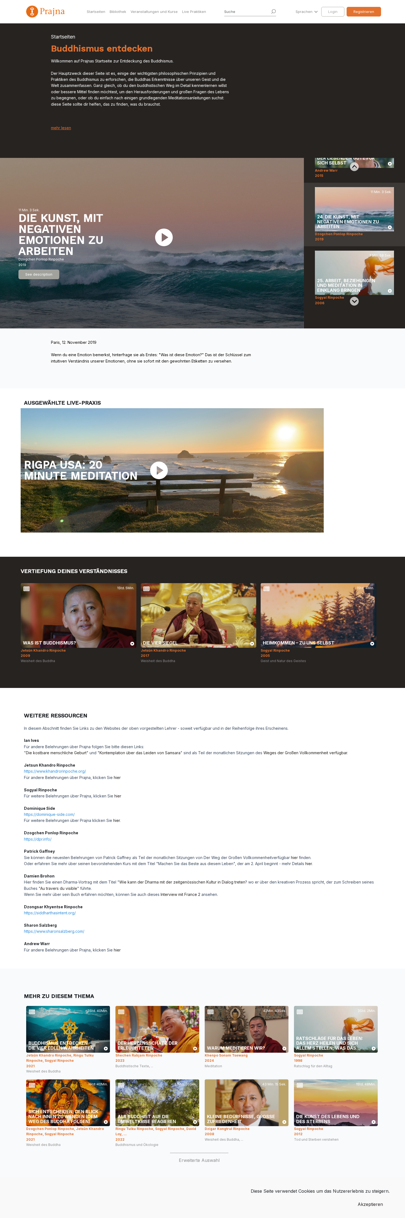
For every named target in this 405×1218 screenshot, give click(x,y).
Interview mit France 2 (180, 894)
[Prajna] (46, 11)
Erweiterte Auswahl (199, 1160)
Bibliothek (118, 11)
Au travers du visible (58, 888)
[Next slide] (354, 301)
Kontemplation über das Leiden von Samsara (139, 752)
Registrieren (363, 11)
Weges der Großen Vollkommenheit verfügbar (305, 752)
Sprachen (305, 11)
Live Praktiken (194, 11)
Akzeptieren (370, 1204)
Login (332, 11)
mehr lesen (61, 127)
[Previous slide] (354, 166)
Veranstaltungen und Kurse (154, 11)
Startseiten (96, 11)
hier (117, 777)
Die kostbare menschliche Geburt (56, 752)
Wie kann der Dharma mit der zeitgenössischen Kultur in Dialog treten (182, 882)
